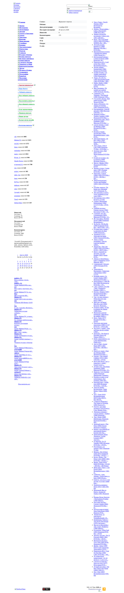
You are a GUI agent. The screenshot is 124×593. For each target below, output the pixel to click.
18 (20, 265)
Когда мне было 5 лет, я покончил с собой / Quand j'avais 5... (101, 363)
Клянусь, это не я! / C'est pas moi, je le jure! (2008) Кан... (102, 481)
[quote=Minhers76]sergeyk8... (23, 351)
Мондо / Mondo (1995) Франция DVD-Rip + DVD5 (101, 164)
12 (22, 263)
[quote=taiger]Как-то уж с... (23, 355)
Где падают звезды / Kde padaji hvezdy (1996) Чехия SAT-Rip (102, 100)
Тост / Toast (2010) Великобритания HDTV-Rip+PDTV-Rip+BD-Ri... (100, 397)
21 (27, 265)
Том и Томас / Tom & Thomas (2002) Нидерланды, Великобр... (100, 24)
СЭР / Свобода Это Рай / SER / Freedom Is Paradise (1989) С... (101, 288)
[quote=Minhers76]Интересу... (23, 348)
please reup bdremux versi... (22, 374)
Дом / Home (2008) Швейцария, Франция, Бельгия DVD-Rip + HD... (101, 419)
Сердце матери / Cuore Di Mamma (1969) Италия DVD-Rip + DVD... (101, 127)
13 (25, 263)
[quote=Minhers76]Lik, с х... (23, 328)
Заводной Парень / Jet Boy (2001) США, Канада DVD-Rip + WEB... (101, 141)
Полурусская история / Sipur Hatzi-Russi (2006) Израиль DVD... (101, 511)
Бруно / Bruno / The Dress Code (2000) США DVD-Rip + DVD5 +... (101, 458)
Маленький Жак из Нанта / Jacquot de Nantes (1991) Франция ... (101, 492)
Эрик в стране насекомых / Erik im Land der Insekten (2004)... (100, 242)
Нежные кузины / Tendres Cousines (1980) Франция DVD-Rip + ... (101, 116)
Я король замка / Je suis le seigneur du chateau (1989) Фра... (101, 309)
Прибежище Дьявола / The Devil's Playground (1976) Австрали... (101, 521)
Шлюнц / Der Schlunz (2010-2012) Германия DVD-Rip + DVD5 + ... (101, 453)
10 (18, 263)
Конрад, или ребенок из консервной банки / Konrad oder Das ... (101, 431)
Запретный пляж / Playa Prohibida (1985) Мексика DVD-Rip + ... (101, 121)
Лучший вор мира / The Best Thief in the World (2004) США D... (101, 568)
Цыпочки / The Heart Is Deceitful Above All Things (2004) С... (101, 335)
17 (18, 265)
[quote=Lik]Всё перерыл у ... (23, 339)
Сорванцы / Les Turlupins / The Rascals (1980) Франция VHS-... (101, 95)
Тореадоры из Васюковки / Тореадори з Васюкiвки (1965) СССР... (101, 271)
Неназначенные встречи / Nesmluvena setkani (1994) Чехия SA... (102, 53)
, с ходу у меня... (20, 332)
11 (20, 263)
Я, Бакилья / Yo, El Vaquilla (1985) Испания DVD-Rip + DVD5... (101, 443)
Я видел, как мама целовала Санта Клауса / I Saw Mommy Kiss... (102, 408)
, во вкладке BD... (21, 295)
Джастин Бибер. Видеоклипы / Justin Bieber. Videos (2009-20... (100, 390)
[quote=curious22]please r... (22, 370)
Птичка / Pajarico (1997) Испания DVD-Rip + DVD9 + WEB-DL (101, 293)
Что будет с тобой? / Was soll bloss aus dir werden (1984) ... (102, 330)
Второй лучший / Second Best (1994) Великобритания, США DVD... (101, 134)
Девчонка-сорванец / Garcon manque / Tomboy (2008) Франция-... (102, 413)
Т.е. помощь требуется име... (23, 320)
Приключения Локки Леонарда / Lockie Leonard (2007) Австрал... (101, 437)
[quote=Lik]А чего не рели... (23, 299)
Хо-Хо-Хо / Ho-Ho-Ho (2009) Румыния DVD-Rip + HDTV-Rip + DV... (102, 225)
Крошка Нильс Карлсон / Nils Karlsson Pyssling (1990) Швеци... (101, 498)
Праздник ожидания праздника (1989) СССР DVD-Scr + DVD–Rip (101, 324)
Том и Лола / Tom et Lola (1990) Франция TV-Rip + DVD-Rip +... (101, 147)
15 (29, 263)
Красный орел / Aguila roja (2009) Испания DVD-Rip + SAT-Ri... (101, 384)
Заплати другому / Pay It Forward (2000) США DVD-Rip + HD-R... (102, 537)
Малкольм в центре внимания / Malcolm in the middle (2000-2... (101, 314)
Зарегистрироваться (75, 10)
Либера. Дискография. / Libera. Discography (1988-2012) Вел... (101, 30)
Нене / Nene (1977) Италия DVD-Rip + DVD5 (100, 319)
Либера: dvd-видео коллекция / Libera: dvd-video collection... (101, 36)
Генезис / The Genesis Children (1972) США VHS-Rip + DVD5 (101, 357)
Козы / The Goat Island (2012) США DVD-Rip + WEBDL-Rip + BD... (102, 41)
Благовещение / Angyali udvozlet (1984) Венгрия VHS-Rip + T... (101, 110)
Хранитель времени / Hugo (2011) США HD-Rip (101, 486)
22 (29, 265)
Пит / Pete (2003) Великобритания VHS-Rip (101, 573)
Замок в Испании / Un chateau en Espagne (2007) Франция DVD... (101, 105)
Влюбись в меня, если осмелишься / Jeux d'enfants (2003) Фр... (101, 378)
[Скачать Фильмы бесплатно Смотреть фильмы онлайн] (17, 12)
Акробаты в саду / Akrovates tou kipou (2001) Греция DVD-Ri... (102, 236)
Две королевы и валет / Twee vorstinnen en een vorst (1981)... (101, 194)
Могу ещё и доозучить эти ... (23, 288)
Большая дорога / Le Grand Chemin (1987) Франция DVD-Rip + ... (101, 277)
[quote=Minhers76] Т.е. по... (23, 292)
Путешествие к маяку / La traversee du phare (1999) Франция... (101, 230)
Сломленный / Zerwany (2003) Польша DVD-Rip (101, 265)
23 (31, 265)
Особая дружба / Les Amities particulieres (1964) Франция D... (100, 74)
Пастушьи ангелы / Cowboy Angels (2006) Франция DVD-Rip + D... (101, 505)
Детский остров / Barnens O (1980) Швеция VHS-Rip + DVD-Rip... (100, 47)
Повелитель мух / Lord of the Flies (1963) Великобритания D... (101, 63)
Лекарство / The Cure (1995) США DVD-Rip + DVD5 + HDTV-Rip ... (102, 248)
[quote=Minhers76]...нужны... (23, 316)
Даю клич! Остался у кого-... (23, 367)
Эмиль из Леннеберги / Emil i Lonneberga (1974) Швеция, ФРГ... (102, 260)
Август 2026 (24, 255)
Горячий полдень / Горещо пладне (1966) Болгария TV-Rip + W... (101, 210)
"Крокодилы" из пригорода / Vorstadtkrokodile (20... (101, 516)
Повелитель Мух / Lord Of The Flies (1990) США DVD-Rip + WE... (101, 552)
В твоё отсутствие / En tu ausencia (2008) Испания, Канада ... (101, 159)
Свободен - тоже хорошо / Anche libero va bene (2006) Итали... (102, 476)
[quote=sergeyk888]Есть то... (23, 358)
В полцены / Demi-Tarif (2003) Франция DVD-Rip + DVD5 (101, 532)
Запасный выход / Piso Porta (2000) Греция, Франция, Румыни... (101, 425)
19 (22, 265)
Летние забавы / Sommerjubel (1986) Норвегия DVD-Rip (100, 69)
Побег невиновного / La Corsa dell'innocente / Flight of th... (102, 340)
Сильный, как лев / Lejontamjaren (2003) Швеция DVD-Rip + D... (102, 215)
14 (27, 263)
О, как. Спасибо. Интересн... (23, 308)
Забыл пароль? (73, 12)
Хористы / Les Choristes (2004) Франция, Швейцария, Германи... (101, 373)
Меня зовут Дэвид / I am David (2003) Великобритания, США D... (102, 470)
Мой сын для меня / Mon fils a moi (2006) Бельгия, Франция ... (100, 304)
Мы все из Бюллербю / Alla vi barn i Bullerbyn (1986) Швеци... (101, 526)
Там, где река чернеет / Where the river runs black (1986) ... (101, 298)
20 (25, 265)
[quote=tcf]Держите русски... (23, 335)
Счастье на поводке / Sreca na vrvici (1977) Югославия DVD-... (100, 563)
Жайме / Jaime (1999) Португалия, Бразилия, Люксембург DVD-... (101, 547)
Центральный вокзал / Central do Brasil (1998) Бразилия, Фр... (101, 58)
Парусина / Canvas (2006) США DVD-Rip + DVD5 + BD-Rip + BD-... (102, 176)
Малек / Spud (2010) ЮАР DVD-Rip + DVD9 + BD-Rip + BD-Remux (102, 464)
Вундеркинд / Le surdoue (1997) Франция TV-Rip (101, 448)
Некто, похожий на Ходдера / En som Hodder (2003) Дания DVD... (100, 254)
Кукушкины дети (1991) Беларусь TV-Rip (102, 198)
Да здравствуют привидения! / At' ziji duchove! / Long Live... (101, 558)
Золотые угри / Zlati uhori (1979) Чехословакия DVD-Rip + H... (101, 153)
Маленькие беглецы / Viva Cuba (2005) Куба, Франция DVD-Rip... (101, 542)
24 (18, 268)
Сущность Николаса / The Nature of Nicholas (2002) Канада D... (101, 403)
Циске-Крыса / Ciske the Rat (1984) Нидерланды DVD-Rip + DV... (101, 283)
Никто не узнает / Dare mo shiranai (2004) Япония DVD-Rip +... (101, 352)
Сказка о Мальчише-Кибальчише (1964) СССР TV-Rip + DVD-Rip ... (101, 204)
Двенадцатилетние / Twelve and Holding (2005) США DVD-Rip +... (101, 183)
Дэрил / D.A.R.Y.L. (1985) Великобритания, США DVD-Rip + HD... (102, 79)
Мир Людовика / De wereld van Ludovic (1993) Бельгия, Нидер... (102, 90)
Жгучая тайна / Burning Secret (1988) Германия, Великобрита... (101, 220)
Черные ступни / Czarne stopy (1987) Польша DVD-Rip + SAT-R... (101, 170)
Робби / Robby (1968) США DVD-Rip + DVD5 (101, 84)
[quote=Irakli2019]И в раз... (23, 285)
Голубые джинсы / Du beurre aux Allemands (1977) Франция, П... (101, 189)
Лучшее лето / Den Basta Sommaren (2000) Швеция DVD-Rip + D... (102, 368)
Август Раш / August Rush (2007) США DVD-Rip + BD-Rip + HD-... (101, 346)
